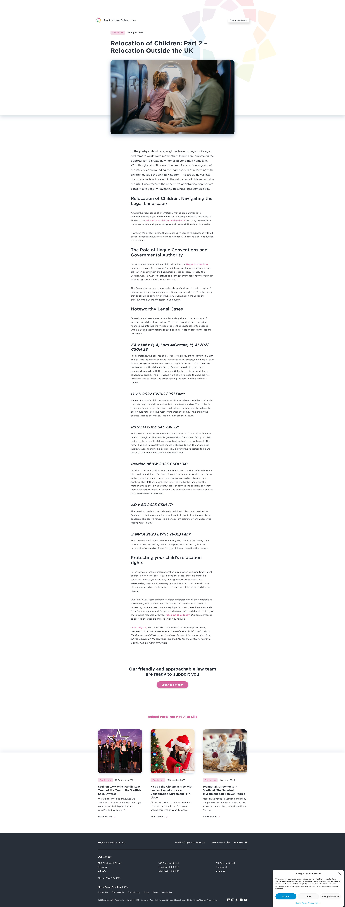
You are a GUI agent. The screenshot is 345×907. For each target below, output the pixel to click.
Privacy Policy (313, 903)
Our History (134, 892)
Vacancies (166, 892)
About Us (103, 892)
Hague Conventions (197, 264)
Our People (118, 892)
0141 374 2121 (113, 878)
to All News (240, 20)
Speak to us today (172, 684)
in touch (219, 842)
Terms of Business (200, 900)
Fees (155, 892)
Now (239, 842)
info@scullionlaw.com (193, 842)
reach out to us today (178, 615)
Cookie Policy (301, 903)
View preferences (330, 896)
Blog (146, 892)
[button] (339, 873)
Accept (286, 896)
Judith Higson (138, 627)
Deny (308, 896)
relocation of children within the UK (166, 220)
